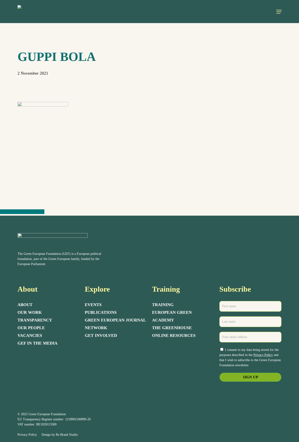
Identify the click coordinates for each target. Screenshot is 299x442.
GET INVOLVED (101, 335)
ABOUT (25, 304)
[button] (278, 11)
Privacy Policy (263, 355)
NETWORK (96, 327)
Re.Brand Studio (67, 434)
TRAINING (163, 304)
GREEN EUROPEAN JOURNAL (115, 320)
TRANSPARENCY (35, 320)
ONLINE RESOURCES (174, 335)
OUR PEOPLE (31, 327)
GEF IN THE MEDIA (37, 343)
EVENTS (93, 304)
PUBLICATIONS (101, 312)
